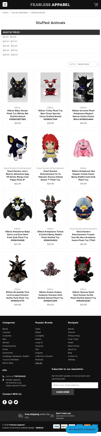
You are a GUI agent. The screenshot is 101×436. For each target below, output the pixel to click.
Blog (70, 353)
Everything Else (9, 346)
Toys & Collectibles (10, 360)
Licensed (6, 332)
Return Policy (73, 346)
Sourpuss (39, 346)
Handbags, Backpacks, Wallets (15, 356)
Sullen (37, 329)
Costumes (6, 336)
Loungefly (39, 336)
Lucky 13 (38, 343)
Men (4, 339)
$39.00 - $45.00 (10, 55)
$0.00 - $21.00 (9, 37)
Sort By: (73, 64)
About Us (72, 349)
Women (5, 343)
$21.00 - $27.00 (10, 41)
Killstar (38, 332)
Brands (71, 329)
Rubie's (38, 339)
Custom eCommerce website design (18, 428)
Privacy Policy (74, 336)
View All (38, 363)
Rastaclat (39, 360)
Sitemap (71, 360)
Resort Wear (7, 363)
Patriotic (71, 332)
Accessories (7, 353)
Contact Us (73, 356)
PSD (37, 349)
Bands (5, 329)
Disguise (39, 353)
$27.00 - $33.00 (10, 46)
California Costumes (44, 356)
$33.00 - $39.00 (10, 50)
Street (70, 343)
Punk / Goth (73, 339)
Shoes (5, 349)
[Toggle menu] (5, 4)
